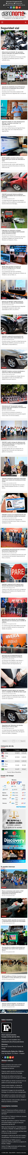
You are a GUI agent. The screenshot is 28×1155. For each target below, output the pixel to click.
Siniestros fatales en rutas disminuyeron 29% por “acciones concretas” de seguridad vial (13, 123)
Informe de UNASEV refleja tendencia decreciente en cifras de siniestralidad (12, 302)
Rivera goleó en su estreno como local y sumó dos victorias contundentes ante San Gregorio (13, 1095)
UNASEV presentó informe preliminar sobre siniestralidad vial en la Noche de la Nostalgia (13, 196)
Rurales (3, 972)
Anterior (5, 741)
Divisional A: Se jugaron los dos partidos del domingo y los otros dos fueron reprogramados (13, 1091)
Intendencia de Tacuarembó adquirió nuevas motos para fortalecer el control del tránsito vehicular (14, 407)
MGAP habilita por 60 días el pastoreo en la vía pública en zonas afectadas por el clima (14, 977)
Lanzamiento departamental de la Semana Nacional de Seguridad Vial (14, 550)
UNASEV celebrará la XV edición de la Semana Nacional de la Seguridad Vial (12, 585)
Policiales (4, 1000)
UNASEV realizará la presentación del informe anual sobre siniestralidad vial (12, 337)
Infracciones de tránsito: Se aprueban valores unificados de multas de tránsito (13, 52)
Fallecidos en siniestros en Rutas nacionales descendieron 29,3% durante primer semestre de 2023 (13, 232)
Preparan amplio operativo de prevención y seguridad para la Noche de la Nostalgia (13, 920)
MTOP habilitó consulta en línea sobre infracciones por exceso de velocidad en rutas (13, 159)
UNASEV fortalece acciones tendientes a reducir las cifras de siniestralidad (13, 372)
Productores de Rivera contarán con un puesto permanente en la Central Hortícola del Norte (13, 1112)
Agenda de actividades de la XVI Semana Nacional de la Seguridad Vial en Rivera (13, 87)
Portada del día (18, 3)
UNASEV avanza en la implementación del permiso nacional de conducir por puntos (14, 515)
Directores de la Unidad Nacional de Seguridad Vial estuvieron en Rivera (12, 656)
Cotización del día (21, 5)
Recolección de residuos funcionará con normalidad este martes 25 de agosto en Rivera (13, 949)
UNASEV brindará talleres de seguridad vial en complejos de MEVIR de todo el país (14, 691)
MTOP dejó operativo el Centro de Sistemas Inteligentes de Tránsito (11, 267)
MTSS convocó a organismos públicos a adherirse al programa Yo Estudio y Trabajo (13, 1141)
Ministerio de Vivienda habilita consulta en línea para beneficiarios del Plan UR (13, 1122)
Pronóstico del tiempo (10, 5)
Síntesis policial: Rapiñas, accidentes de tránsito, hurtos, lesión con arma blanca (13, 1004)
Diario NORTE (12, 1152)
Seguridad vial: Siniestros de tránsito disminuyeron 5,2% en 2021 (12, 726)
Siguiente (23, 741)
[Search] (26, 22)
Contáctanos (10, 3)
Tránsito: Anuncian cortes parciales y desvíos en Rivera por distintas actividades (13, 1100)
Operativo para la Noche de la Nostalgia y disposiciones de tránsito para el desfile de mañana (14, 621)
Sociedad (4, 48)
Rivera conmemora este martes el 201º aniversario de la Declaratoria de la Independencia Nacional (13, 892)
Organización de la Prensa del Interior (12, 1041)
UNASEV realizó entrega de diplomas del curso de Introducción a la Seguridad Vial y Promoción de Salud (13, 444)
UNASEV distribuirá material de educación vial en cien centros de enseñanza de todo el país (14, 480)
